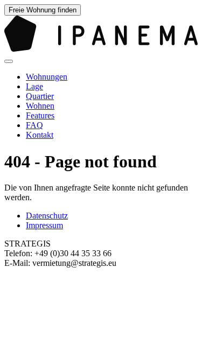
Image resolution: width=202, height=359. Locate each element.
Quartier (40, 96)
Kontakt (39, 134)
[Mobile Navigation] (8, 61)
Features (40, 115)
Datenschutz (47, 215)
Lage (34, 86)
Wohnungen (46, 76)
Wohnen (40, 105)
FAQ (34, 125)
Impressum (44, 225)
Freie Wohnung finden (42, 10)
